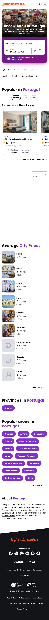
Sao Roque (29, 471)
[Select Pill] (39, 4)
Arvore (23, 434)
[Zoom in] (46, 228)
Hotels (22, 570)
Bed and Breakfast (34, 570)
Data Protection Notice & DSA (18, 598)
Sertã (30, 478)
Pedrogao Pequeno (26, 456)
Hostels (16, 570)
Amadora (9, 434)
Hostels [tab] (5, 76)
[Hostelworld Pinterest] (33, 553)
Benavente (39, 434)
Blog (9, 570)
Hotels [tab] (15, 76)
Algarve (8, 408)
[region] (24, 202)
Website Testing (29, 603)
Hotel (6, 136)
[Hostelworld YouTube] (27, 553)
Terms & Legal (36, 598)
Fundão (8, 448)
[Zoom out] (46, 232)
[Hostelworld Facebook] (11, 553)
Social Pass (24, 575)
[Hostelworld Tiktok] (38, 553)
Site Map (40, 603)
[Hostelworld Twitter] (16, 553)
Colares (8, 441)
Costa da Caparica (27, 441)
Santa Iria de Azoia (13, 463)
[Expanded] (4, 70)
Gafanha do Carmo (28, 448)
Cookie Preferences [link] (24, 609)
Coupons (8, 603)
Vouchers (17, 603)
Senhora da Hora (12, 478)
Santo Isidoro (11, 471)
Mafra (7, 456)
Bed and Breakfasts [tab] (29, 76)
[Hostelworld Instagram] (22, 553)
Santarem (34, 463)
